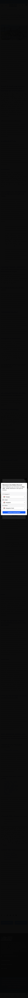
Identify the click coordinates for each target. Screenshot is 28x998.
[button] (14, 496)
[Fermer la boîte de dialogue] (26, 484)
